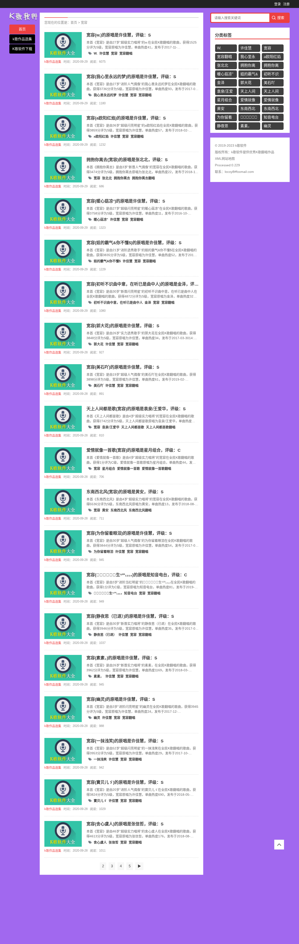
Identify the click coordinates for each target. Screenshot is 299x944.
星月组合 (108, 468)
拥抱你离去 (122, 178)
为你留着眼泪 (103, 551)
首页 (22, 29)
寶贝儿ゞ (100, 800)
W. (95, 53)
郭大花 (98, 344)
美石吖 (98, 385)
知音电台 (130, 593)
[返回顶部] (279, 845)
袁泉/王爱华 (110, 427)
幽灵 (97, 717)
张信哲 (113, 842)
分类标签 (223, 35)
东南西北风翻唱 (140, 510)
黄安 (105, 510)
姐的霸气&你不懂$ (107, 261)
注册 (286, 4)
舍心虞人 (100, 842)
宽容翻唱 (125, 53)
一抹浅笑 (100, 759)
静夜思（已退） (105, 634)
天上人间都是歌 (132, 427)
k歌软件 (237, 152)
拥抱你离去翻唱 (143, 178)
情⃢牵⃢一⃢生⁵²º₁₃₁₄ (108, 593)
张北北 (107, 178)
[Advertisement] (140, 910)
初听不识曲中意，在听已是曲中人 (118, 302)
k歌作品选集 (22, 39)
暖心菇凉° (101, 219)
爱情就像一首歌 (128, 468)
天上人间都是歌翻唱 (160, 427)
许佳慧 (104, 53)
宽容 (84, 22)
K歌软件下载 (22, 49)
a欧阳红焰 (101, 136)
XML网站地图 (225, 158)
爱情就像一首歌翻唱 (156, 468)
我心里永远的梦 (105, 95)
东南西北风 (118, 510)
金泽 (148, 302)
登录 (277, 4)
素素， (98, 676)
